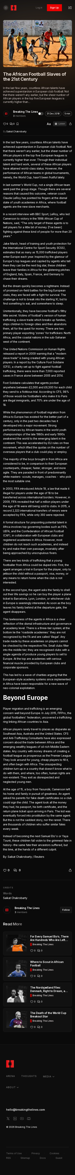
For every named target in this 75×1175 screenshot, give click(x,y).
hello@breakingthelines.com (25, 1109)
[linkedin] (15, 1118)
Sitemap (25, 1158)
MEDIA (47, 1076)
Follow (66, 909)
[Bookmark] (17, 123)
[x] (8, 1118)
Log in (39, 7)
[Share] (70, 123)
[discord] (29, 1118)
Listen (61, 123)
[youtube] (22, 1118)
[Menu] (70, 8)
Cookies (54, 1153)
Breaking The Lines (25, 111)
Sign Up (54, 7)
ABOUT (11, 1087)
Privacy (36, 1153)
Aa (49, 124)
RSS (8, 1158)
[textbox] (37, 499)
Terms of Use (14, 1153)
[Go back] (5, 7)
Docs (43, 1158)
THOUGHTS (29, 1076)
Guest (59, 1158)
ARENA (10, 1076)
